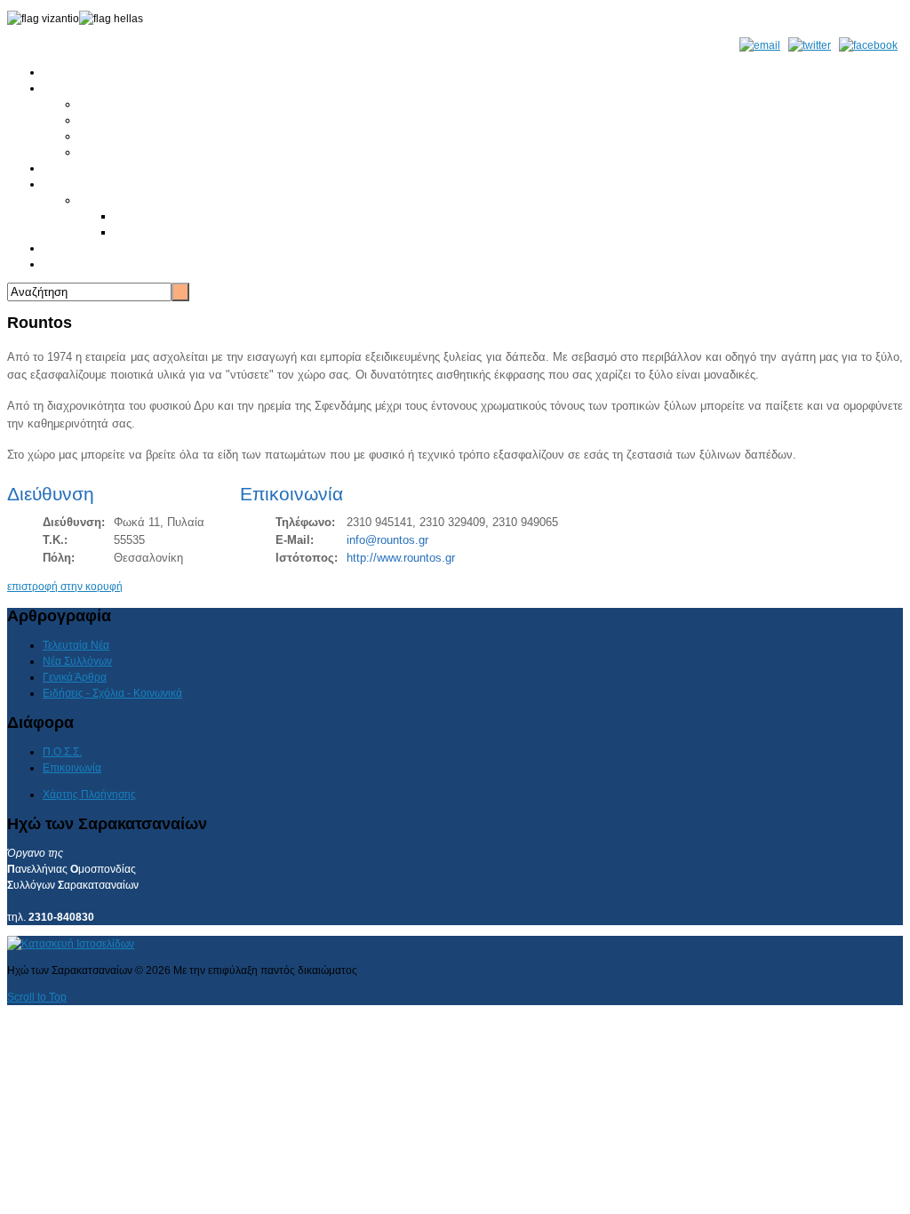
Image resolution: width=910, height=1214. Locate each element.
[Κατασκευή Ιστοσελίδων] (70, 944)
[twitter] (809, 45)
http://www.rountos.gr (401, 557)
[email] (759, 45)
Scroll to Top (37, 997)
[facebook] (868, 45)
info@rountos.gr (387, 540)
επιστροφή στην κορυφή (65, 586)
